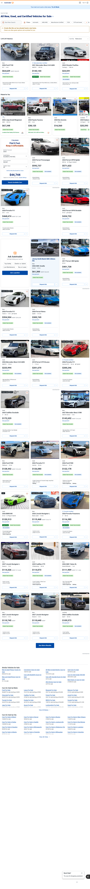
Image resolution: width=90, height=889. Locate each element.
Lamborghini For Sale (52, 705)
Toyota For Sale (7, 700)
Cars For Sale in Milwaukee (54, 732)
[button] (80, 3)
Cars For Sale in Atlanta (9, 732)
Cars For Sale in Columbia (76, 732)
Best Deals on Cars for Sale (76, 680)
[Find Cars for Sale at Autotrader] (9, 2)
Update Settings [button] (22, 177)
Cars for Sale (4, 13)
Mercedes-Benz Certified (40, 63)
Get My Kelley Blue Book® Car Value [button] (15, 170)
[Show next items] (86, 22)
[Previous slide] (3, 116)
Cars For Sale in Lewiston (75, 727)
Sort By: (71, 39)
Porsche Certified (68, 360)
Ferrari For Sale (50, 695)
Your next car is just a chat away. (45, 7)
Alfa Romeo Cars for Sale (53, 682)
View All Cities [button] (43, 737)
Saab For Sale (72, 705)
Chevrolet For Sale (7, 695)
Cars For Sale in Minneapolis (33, 727)
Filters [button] (28, 22)
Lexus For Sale (28, 690)
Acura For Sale (28, 705)
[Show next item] (56, 247)
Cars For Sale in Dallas (9, 722)
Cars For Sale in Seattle (31, 722)
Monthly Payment (7, 150)
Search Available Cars (15, 182)
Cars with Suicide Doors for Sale (56, 677)
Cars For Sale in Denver (31, 717)
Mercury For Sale (73, 690)
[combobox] (11, 22)
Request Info (13, 88)
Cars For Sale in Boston (53, 717)
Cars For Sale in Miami (9, 717)
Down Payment (7, 160)
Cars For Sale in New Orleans (77, 717)
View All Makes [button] (43, 710)
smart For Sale (72, 695)
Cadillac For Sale (29, 695)
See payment (5, 73)
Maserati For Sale (51, 690)
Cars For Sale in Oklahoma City (55, 727)
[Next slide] (86, 116)
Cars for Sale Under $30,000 (76, 675)
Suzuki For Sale (72, 700)
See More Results (45, 645)
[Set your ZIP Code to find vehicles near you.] (53, 16)
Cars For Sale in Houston (9, 727)
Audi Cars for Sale (73, 670)
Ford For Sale (6, 690)
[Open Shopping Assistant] (88, 877)
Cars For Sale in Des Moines (76, 722)
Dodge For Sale (28, 700)
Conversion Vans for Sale (32, 670)
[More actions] (26, 88)
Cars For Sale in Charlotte (32, 732)
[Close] (82, 873)
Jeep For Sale (6, 705)
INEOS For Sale (50, 700)
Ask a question (15, 273)
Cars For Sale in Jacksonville (55, 722)
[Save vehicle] (27, 45)
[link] (66, 79)
